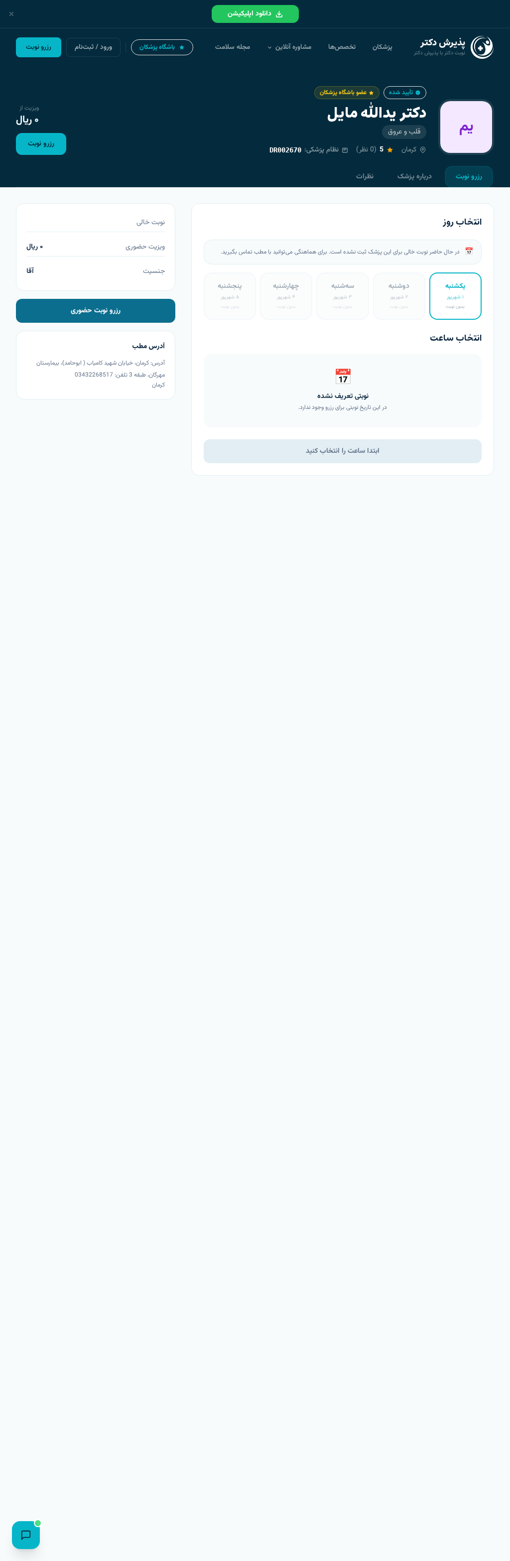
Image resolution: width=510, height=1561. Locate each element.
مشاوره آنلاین (293, 47)
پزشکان (382, 47)
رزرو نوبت (41, 143)
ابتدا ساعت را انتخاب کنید (343, 451)
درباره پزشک (414, 176)
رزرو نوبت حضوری (96, 310)
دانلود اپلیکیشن (249, 13)
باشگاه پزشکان (157, 47)
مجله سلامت (232, 47)
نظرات (365, 176)
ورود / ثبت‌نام (93, 47)
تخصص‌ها (342, 47)
